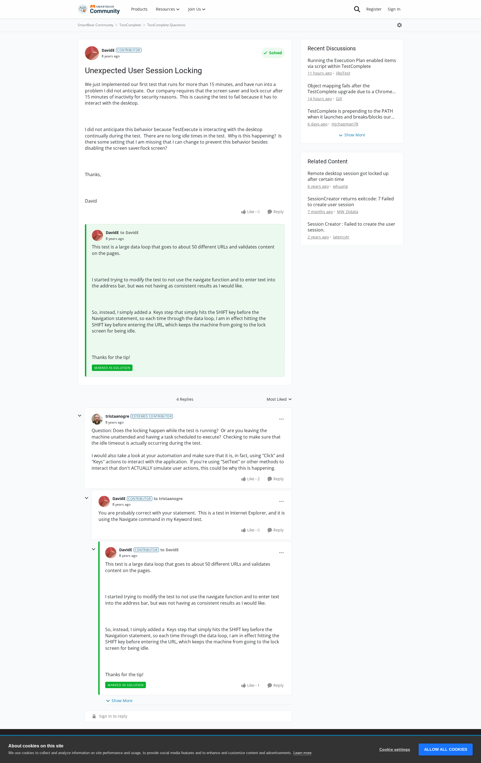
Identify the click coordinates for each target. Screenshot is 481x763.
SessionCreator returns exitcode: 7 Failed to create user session (351, 202)
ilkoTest (343, 73)
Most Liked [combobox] (279, 399)
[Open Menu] (399, 25)
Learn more (302, 753)
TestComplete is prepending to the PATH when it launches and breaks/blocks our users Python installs (350, 114)
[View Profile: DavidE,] (97, 235)
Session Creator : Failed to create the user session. (351, 227)
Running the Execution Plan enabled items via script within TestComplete (352, 63)
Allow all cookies (445, 749)
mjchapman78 (345, 124)
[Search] (357, 9)
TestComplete (130, 25)
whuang (340, 186)
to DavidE (129, 232)
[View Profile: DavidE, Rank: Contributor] (92, 53)
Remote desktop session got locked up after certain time (348, 176)
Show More (122, 700)
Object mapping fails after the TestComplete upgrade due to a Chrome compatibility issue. (350, 89)
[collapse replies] (79, 415)
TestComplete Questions (166, 25)
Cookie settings (394, 749)
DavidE (108, 50)
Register (374, 9)
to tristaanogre (168, 498)
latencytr (341, 237)
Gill (339, 98)
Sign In (394, 9)
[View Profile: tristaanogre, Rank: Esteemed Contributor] (97, 419)
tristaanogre (117, 416)
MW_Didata (347, 211)
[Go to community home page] (99, 9)
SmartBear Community (95, 25)
